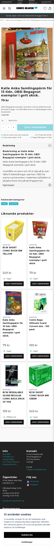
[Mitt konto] (44, 8)
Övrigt (4, 204)
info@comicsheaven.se (36, 470)
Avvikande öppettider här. (14, 501)
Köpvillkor (7, 454)
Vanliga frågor (8, 459)
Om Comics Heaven (11, 462)
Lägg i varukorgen (13, 284)
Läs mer (5, 115)
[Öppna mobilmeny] (4, 8)
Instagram (34, 484)
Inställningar (27, 542)
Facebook (34, 481)
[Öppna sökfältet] (9, 8)
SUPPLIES (13, 204)
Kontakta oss (8, 457)
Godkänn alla (27, 535)
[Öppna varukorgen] (49, 8)
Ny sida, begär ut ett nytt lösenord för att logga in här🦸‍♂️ (27, 16)
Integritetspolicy (10, 464)
